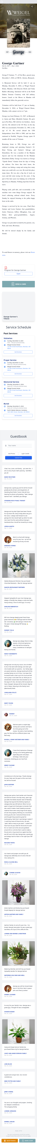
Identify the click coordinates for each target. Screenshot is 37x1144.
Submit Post (18, 458)
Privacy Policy (13, 1136)
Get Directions (18, 352)
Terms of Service (23, 1136)
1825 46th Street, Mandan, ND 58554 (18, 412)
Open (18, 274)
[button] (18, 565)
